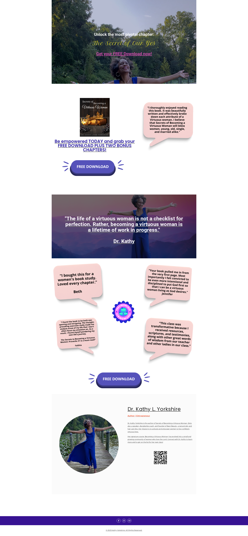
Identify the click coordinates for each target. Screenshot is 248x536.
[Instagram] (124, 521)
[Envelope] (129, 521)
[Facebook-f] (119, 521)
